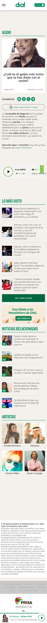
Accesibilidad (10, 587)
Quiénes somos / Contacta (12, 584)
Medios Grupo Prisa (24, 606)
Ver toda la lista (23, 298)
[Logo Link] (20, 4)
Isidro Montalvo (23, 147)
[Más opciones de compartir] (42, 167)
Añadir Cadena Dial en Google (25, 107)
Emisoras (29, 584)
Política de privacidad (26, 587)
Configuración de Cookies (28, 590)
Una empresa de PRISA (24, 600)
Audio (6, 32)
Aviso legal (40, 584)
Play (41, 618)
